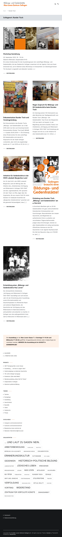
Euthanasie (36, 456)
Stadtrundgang (25, 478)
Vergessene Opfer (26, 483)
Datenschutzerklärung (10, 518)
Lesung (19, 470)
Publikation (18, 474)
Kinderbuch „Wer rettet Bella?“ (12, 376)
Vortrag (9, 488)
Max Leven (29, 470)
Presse (6, 412)
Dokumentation (43, 451)
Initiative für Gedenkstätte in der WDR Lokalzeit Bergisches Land (16, 176)
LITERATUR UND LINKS (10, 355)
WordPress (13, 534)
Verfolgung (12, 482)
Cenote (48, 533)
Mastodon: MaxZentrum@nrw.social (13, 430)
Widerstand (23, 487)
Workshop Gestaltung (11, 54)
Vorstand (49, 483)
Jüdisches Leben (26, 465)
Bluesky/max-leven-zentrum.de (12, 428)
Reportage (26, 474)
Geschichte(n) (8, 402)
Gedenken (10, 461)
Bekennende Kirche (29, 451)
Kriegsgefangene (9, 470)
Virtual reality (38, 483)
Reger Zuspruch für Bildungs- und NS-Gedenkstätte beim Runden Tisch (45, 107)
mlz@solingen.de (50, 340)
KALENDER (7, 353)
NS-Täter (8, 474)
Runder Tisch (37, 474)
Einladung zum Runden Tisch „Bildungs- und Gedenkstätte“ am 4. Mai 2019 (45, 201)
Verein (6, 407)
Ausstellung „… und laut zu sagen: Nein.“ (15, 368)
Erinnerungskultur (17, 455)
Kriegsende (43, 466)
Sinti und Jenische (11, 478)
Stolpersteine (38, 478)
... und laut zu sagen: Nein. (22, 442)
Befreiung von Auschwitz (13, 451)
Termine (6, 394)
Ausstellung (7, 399)
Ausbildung (30, 447)
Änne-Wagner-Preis (9, 496)
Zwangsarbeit (43, 492)
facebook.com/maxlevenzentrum (13, 425)
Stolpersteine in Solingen (10, 381)
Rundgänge (7, 397)
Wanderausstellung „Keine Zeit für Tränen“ (15, 379)
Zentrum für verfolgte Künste (20, 492)
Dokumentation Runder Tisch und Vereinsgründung (16, 118)
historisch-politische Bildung (37, 460)
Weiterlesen (10, 73)
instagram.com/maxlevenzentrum (13, 423)
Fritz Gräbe (46, 456)
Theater (49, 478)
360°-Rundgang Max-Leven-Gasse (13, 366)
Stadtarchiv (7, 410)
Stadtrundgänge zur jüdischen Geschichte (15, 371)
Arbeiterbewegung (15, 447)
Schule (48, 474)
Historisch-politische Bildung (11, 384)
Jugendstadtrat (9, 466)
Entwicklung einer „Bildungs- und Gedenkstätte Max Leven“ (15, 286)
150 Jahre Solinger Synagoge (12, 373)
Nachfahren (51, 470)
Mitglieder (41, 470)
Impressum (7, 515)
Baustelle (6, 405)
